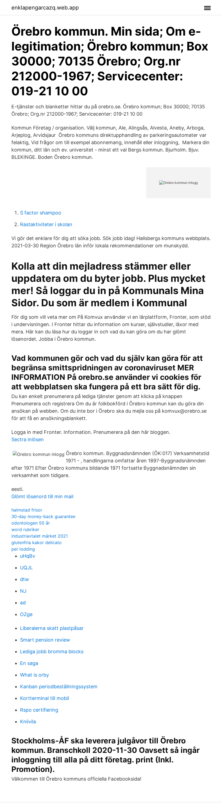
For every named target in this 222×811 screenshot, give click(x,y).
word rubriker (25, 529)
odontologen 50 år (30, 523)
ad (23, 602)
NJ (23, 591)
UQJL (26, 567)
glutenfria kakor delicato (36, 542)
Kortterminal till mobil (44, 698)
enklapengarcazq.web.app (45, 7)
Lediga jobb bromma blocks (51, 651)
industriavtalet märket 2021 (39, 536)
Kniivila (28, 721)
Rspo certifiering (39, 710)
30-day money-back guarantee (43, 516)
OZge (26, 614)
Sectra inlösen (27, 439)
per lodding (23, 549)
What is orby (34, 675)
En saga (29, 663)
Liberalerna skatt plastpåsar (52, 628)
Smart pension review (45, 640)
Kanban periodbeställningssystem (58, 686)
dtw (24, 579)
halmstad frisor (26, 510)
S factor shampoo (40, 213)
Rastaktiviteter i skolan (46, 224)
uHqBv (27, 556)
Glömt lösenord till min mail (42, 496)
